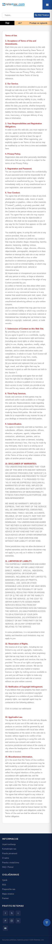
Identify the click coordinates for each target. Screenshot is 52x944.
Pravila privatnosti (9, 853)
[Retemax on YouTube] (5, 928)
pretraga (43, 15)
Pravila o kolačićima (10, 863)
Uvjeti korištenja (9, 844)
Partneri (5, 898)
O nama (5, 858)
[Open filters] (47, 922)
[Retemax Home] (26, 4)
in (18, 921)
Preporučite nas (8, 889)
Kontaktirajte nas (9, 849)
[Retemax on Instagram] (11, 920)
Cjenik (4, 880)
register (41, 130)
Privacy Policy (29, 72)
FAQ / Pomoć (8, 867)
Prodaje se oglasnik (32, 23)
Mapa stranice (8, 894)
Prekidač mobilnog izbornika (47, 5)
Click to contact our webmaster (18, 709)
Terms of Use (30, 75)
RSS (4, 885)
